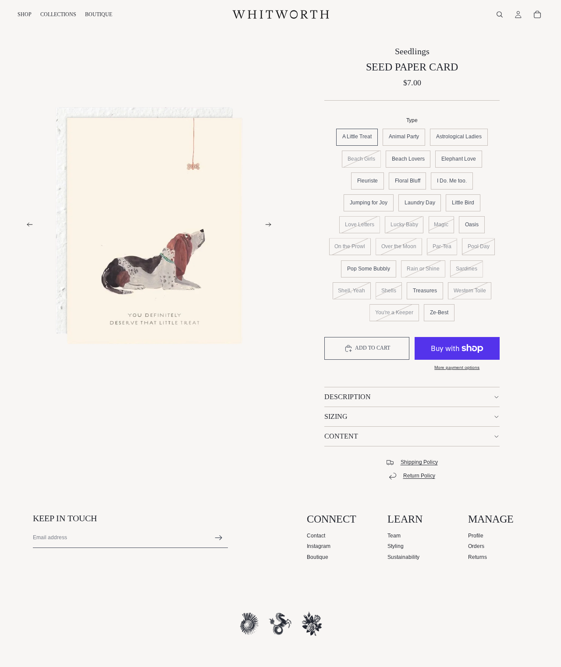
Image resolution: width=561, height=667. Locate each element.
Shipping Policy (419, 462)
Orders (476, 546)
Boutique (317, 557)
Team (394, 536)
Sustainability (403, 557)
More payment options (456, 367)
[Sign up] (218, 538)
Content (341, 436)
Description (347, 396)
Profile (475, 536)
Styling (395, 546)
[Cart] (537, 14)
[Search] (499, 14)
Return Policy (419, 476)
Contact (316, 536)
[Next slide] (270, 225)
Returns (477, 557)
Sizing (336, 416)
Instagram (318, 546)
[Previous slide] (27, 225)
